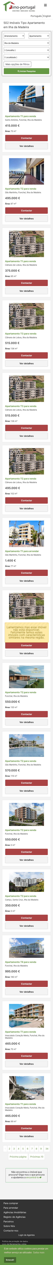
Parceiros (9, 1221)
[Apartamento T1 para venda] (26, 98)
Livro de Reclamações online (14, 1244)
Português (36, 16)
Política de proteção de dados (15, 1241)
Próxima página (18, 1156)
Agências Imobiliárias (15, 1212)
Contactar (26, 138)
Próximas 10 (36, 1156)
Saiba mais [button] (38, 1252)
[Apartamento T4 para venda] (26, 947)
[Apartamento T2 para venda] (26, 171)
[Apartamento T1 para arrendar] (26, 533)
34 (47, 1148)
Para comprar (11, 1203)
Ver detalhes (27, 146)
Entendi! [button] (10, 1260)
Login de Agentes (26, 1235)
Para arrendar (11, 1207)
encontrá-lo (32, 1177)
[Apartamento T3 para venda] (26, 316)
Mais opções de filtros (17, 64)
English (47, 16)
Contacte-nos (11, 1230)
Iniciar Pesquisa (27, 71)
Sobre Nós (9, 1226)
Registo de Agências (14, 1216)
